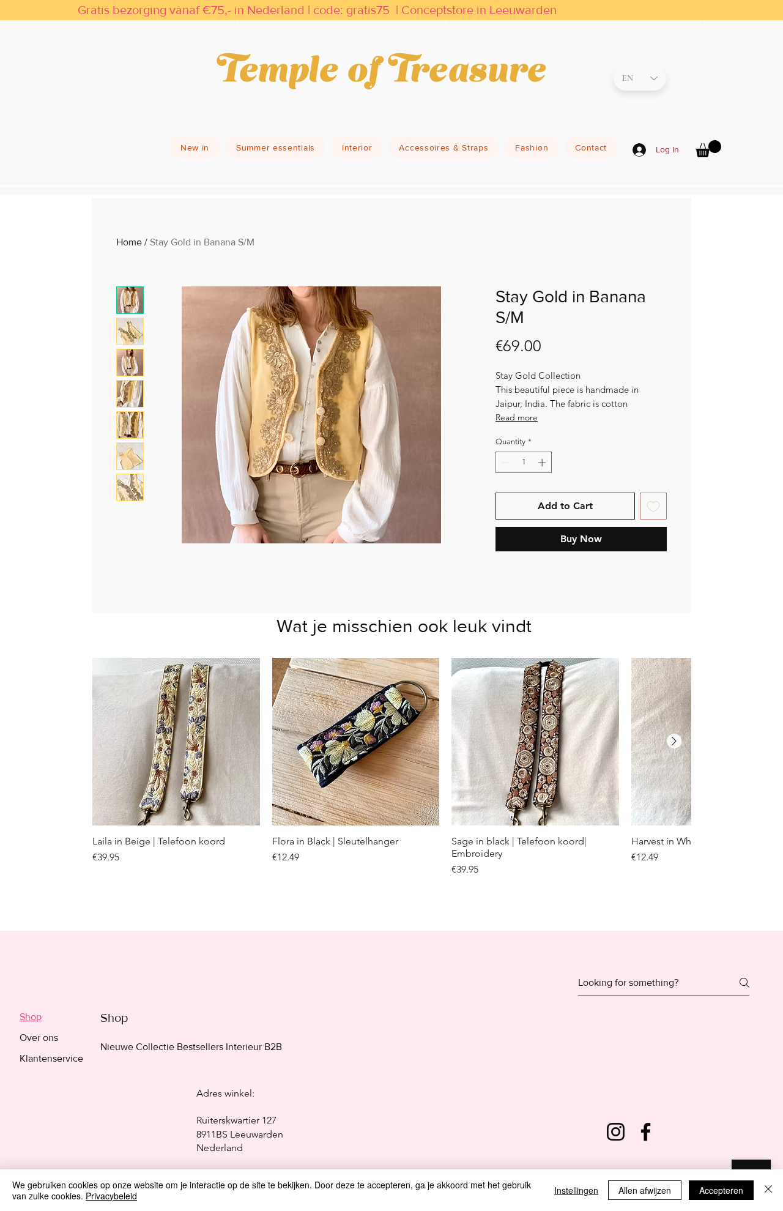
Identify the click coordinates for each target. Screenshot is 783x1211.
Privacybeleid (111, 1196)
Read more (516, 417)
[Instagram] (616, 1132)
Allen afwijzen (644, 1190)
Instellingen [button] (576, 1190)
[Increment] (543, 462)
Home (129, 242)
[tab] (51, 1017)
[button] (708, 148)
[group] (391, 783)
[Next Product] (674, 741)
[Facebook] (646, 1132)
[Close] (768, 1190)
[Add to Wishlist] (653, 506)
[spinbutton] (524, 462)
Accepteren (721, 1190)
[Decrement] (504, 462)
